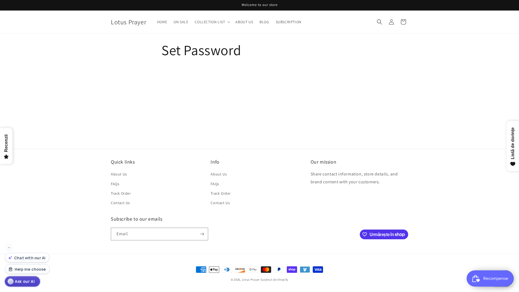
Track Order (121, 193)
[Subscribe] (202, 234)
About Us (119, 174)
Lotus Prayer (251, 279)
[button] (211, 22)
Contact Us (120, 202)
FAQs (115, 183)
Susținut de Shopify (274, 279)
